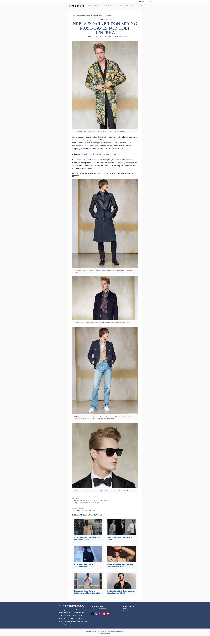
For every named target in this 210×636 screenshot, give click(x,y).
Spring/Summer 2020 (105, 19)
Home (89, 6)
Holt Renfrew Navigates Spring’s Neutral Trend (97, 154)
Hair (126, 6)
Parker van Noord (79, 146)
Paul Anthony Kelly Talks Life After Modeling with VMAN (121, 592)
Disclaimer (89, 631)
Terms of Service (105, 631)
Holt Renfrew (103, 137)
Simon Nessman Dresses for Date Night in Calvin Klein (120, 565)
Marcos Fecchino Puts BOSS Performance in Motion (85, 565)
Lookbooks (118, 6)
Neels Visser (94, 146)
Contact (125, 608)
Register (141, 1)
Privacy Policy (96, 631)
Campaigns (107, 6)
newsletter (103, 608)
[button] (136, 6)
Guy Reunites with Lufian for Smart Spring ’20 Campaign (91, 500)
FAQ (123, 612)
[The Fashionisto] (75, 6)
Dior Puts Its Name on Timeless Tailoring (119, 539)
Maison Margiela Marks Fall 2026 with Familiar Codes (87, 539)
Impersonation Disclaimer (117, 631)
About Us (125, 610)
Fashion (79, 15)
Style (96, 6)
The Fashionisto (88, 36)
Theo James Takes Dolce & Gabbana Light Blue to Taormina (87, 592)
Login (149, 1)
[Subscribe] (132, 6)
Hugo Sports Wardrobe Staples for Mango (86, 502)
